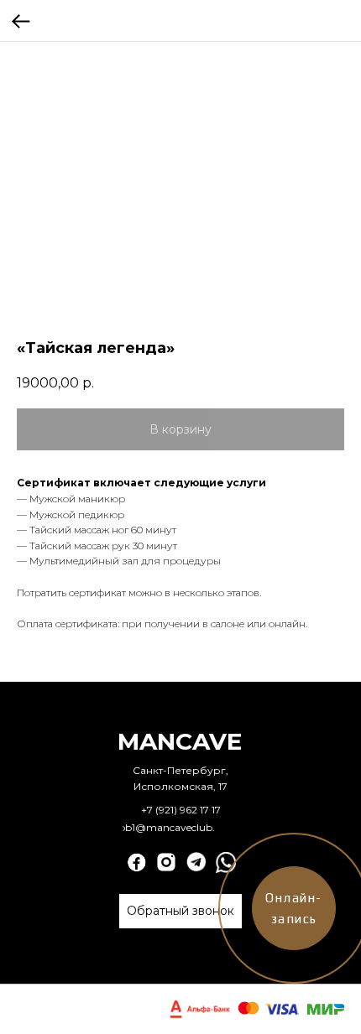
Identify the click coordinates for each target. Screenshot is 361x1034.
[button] (180, 911)
